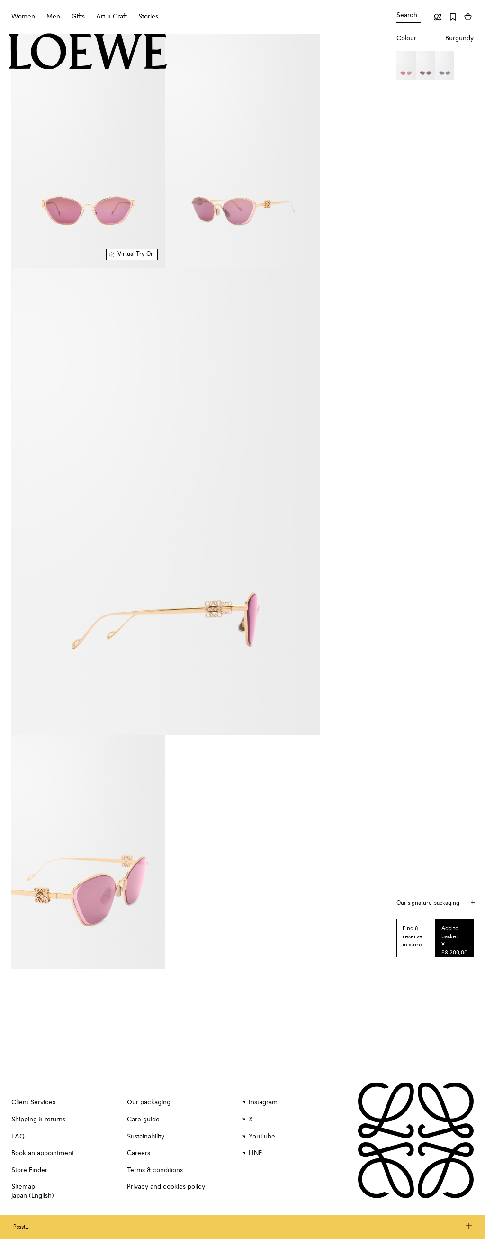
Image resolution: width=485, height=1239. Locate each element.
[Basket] (468, 17)
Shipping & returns (38, 1119)
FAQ (18, 1136)
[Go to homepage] (88, 52)
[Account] (437, 17)
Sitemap (23, 1187)
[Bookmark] (452, 17)
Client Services (33, 1102)
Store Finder (29, 1170)
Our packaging (149, 1102)
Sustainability (145, 1136)
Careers (138, 1153)
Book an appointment (42, 1153)
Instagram (263, 1102)
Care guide (143, 1119)
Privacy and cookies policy (166, 1187)
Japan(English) (32, 1196)
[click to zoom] (88, 151)
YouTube (262, 1136)
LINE (255, 1153)
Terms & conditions (155, 1170)
